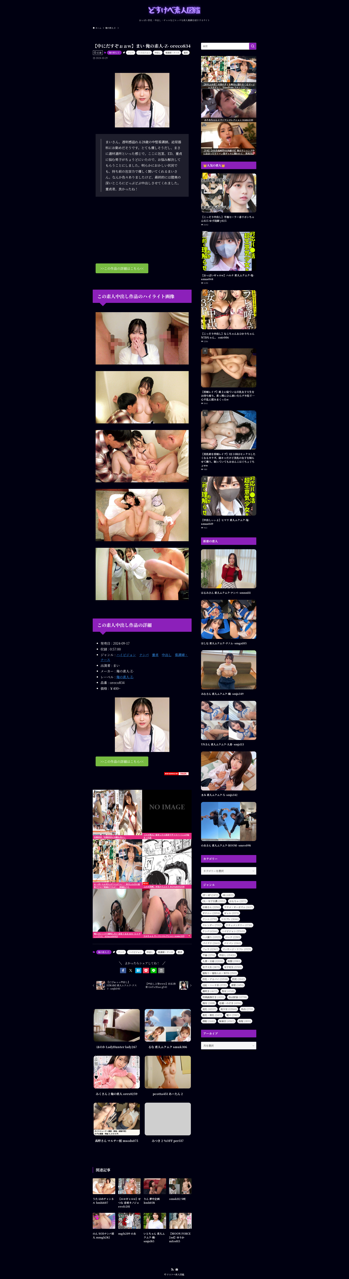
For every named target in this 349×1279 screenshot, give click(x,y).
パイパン (232, 943)
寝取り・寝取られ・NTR (219, 973)
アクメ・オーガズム (238, 907)
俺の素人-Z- (114, 52)
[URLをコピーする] (161, 970)
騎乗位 (226, 1021)
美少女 (228, 1009)
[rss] (172, 1269)
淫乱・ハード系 (214, 985)
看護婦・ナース (172, 52)
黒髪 (245, 1021)
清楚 (237, 985)
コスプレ (230, 919)
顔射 (208, 1021)
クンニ (209, 919)
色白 (247, 1009)
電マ (232, 1015)
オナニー (211, 913)
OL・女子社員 (213, 901)
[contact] (176, 1269)
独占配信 (237, 997)
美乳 (209, 1009)
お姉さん (211, 907)
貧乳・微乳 (212, 1015)
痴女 (208, 1003)
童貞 (186, 52)
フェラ (210, 949)
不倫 (208, 955)
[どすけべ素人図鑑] (174, 10)
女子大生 (211, 967)
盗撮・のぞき (230, 1003)
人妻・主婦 (212, 961)
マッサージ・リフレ (236, 949)
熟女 (228, 991)
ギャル (231, 913)
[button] (123, 970)
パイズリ (211, 943)
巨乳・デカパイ (215, 979)
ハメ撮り (211, 937)
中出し (158, 52)
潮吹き (210, 991)
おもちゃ (237, 901)
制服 (234, 961)
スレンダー (212, 925)
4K (228, 895)
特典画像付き (213, 997)
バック (232, 937)
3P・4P (210, 895)
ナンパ (130, 52)
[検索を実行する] (252, 46)
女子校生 (233, 967)
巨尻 (238, 979)
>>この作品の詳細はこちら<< (122, 268)
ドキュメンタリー (239, 925)
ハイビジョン (144, 52)
